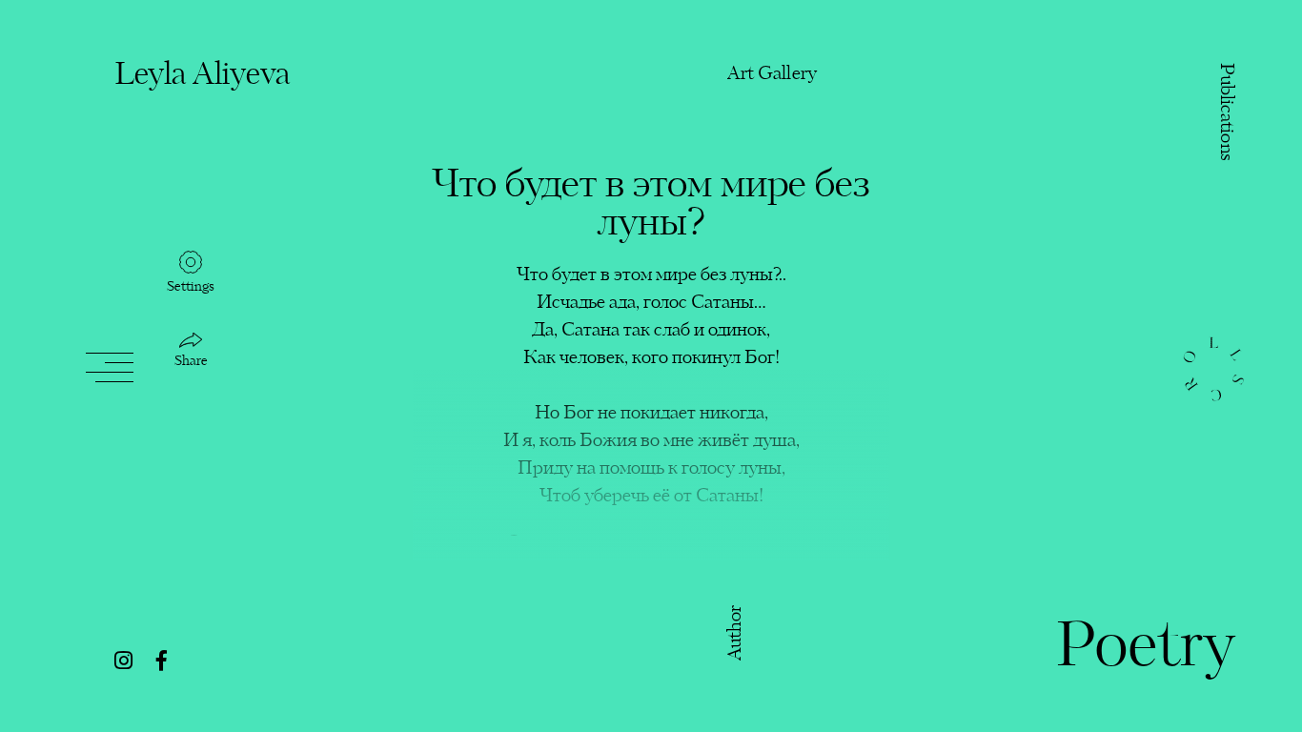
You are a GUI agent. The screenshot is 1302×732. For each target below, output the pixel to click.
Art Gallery (772, 74)
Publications (1225, 112)
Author (736, 632)
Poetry (1145, 649)
